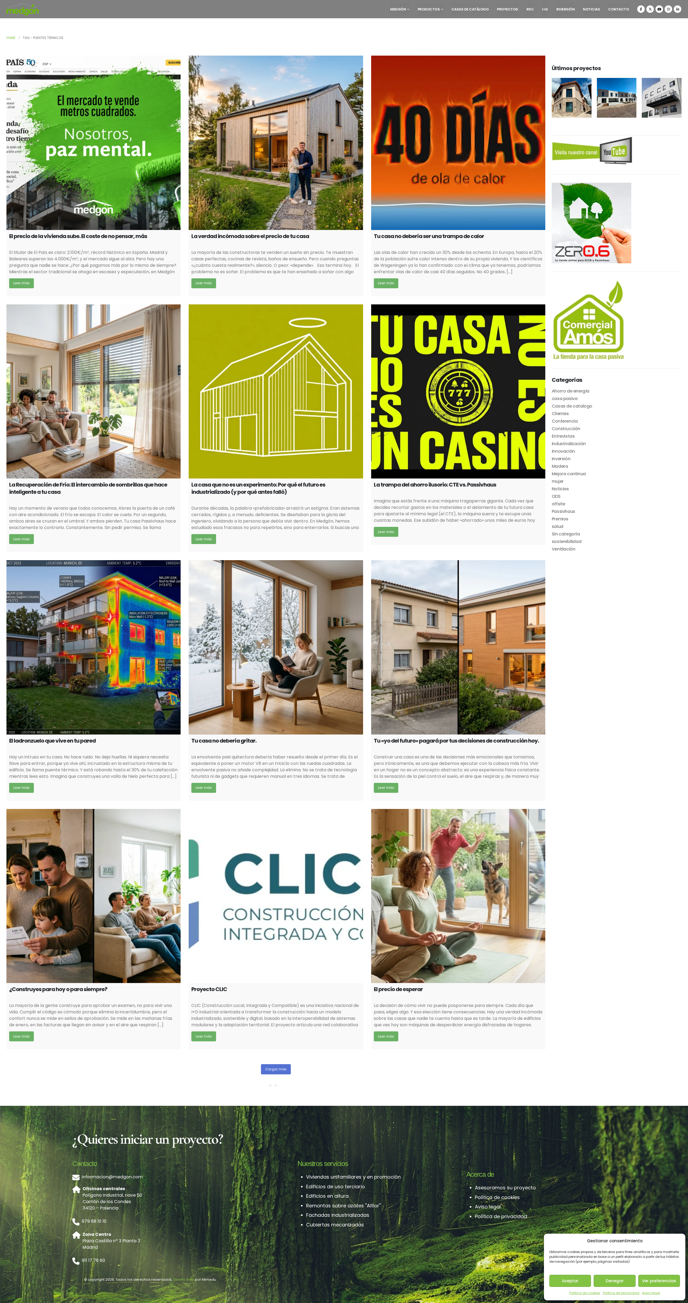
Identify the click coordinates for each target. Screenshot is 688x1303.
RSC (530, 9)
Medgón (398, 9)
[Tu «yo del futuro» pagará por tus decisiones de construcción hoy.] (458, 647)
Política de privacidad (621, 1293)
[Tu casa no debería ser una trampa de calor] (458, 143)
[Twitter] (650, 9)
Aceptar (570, 1281)
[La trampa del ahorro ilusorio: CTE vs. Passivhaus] (458, 391)
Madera (560, 466)
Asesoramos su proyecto (505, 1187)
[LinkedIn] (677, 9)
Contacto (618, 9)
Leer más (21, 283)
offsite (558, 504)
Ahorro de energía (570, 391)
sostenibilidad (566, 541)
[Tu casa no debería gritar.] (276, 647)
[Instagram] (668, 9)
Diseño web (183, 1279)
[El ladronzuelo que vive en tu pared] (93, 647)
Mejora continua (569, 474)
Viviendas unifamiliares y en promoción (353, 1177)
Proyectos (507, 9)
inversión (561, 459)
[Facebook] (641, 9)
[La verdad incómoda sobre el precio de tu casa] (276, 143)
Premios (560, 519)
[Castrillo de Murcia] (572, 98)
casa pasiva (565, 398)
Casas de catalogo (572, 406)
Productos (429, 9)
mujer (558, 481)
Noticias (591, 9)
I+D (545, 9)
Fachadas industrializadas (337, 1215)
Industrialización (569, 444)
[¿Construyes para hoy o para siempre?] (93, 896)
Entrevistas (563, 436)
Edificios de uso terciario (335, 1186)
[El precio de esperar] (458, 896)
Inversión (565, 9)
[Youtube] (659, 9)
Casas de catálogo (470, 9)
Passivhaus (563, 511)
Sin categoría (566, 534)
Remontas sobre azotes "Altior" (343, 1205)
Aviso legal (651, 1293)
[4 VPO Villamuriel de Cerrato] (617, 98)
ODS (556, 496)
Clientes (560, 414)
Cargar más (275, 1069)
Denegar (615, 1281)
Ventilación (563, 549)
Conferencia (565, 421)
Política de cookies (584, 1293)
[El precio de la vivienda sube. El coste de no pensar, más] (93, 143)
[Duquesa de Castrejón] (662, 98)
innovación (563, 451)
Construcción (566, 429)
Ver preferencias (659, 1281)
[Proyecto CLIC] (276, 896)
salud (557, 526)
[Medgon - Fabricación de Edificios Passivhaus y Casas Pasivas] (22, 9)
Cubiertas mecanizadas (335, 1224)
